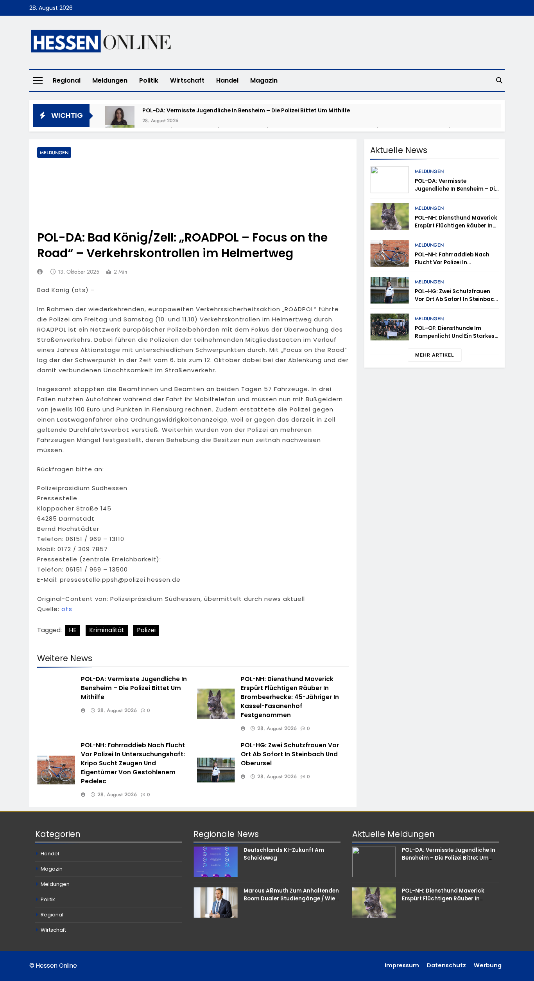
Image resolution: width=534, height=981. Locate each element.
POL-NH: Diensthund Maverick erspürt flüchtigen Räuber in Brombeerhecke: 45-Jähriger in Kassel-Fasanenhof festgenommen (290, 697)
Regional (67, 80)
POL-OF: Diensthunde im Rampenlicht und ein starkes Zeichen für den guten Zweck (455, 336)
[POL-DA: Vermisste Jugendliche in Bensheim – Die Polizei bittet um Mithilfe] (119, 120)
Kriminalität (106, 630)
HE (73, 630)
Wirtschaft (187, 80)
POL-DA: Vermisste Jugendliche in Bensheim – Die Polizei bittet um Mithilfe (246, 110)
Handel (227, 80)
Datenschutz (446, 965)
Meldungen (109, 80)
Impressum (402, 965)
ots (66, 609)
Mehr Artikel (434, 355)
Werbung (488, 965)
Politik (148, 80)
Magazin (264, 80)
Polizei (146, 630)
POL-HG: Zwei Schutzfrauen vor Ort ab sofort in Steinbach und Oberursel (290, 754)
